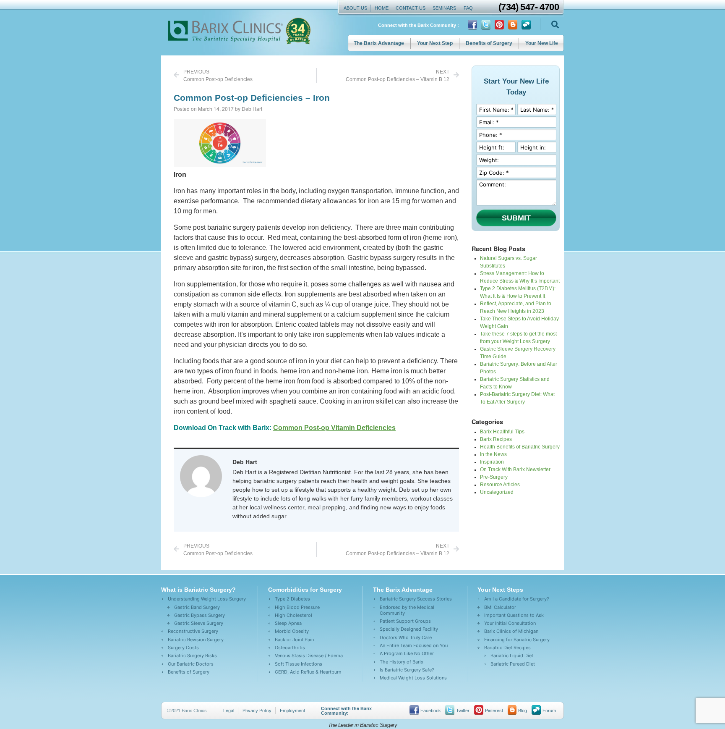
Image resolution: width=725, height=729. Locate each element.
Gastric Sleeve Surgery (198, 623)
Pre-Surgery (494, 477)
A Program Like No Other (407, 653)
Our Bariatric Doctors (191, 664)
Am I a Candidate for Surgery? (516, 599)
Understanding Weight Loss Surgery (207, 599)
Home (382, 7)
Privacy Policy (257, 710)
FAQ (468, 7)
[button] (555, 24)
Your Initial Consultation (510, 623)
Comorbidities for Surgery (305, 589)
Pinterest (494, 710)
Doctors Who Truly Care (406, 637)
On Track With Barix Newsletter (515, 469)
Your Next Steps (500, 589)
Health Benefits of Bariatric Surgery (520, 447)
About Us (355, 7)
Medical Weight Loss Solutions (413, 678)
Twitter (462, 710)
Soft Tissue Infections (298, 664)
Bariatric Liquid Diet (511, 655)
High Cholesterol (293, 615)
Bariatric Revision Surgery (196, 639)
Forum (549, 710)
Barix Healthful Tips (502, 432)
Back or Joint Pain (294, 639)
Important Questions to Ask (514, 615)
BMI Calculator (500, 607)
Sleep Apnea (288, 623)
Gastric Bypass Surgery (199, 615)
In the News (493, 454)
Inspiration (492, 462)
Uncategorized (497, 492)
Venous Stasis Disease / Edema (309, 655)
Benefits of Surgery (489, 43)
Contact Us (410, 7)
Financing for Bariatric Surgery (517, 639)
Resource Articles (500, 485)
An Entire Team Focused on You (414, 645)
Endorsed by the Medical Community (407, 610)
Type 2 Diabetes (292, 599)
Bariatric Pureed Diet (512, 664)
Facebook (430, 710)
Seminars (444, 7)
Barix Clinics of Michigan (511, 631)
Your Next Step (435, 43)
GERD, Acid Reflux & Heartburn (308, 672)
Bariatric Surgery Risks (192, 655)
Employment (292, 710)
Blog (522, 710)
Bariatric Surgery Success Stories (416, 599)
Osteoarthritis (290, 647)
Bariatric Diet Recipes (507, 647)
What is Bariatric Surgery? (198, 589)
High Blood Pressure (297, 607)
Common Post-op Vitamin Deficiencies (334, 427)
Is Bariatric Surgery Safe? (407, 670)
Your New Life (541, 43)
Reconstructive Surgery (193, 631)
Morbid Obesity (292, 631)
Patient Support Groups (405, 621)
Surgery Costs (183, 647)
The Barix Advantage (379, 43)
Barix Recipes (496, 439)
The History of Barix (401, 662)
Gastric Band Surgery (197, 607)
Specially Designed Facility (409, 629)
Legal (228, 710)
